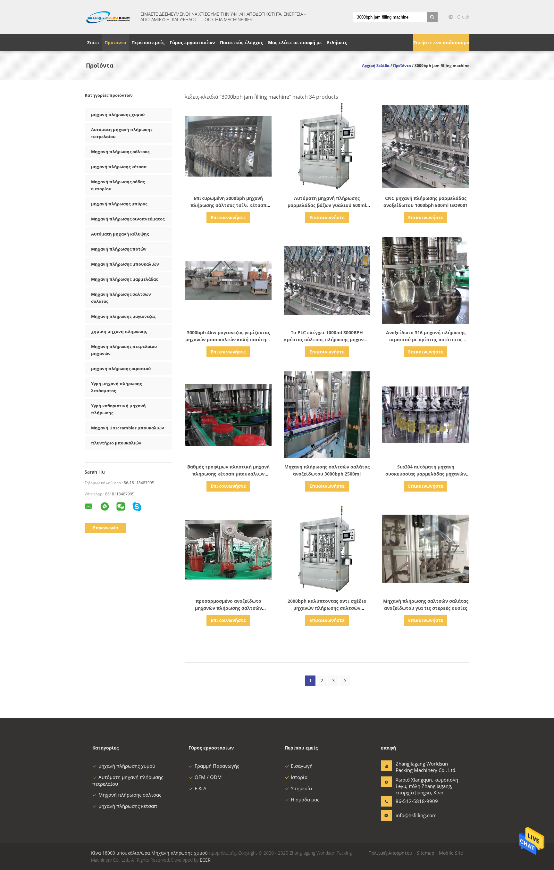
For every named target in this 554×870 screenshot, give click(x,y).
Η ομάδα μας (305, 799)
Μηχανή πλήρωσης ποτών (119, 249)
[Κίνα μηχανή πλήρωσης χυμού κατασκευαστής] (109, 17)
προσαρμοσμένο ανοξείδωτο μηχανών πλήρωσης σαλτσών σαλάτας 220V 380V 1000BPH (228, 608)
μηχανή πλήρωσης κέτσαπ (119, 167)
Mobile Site (451, 853)
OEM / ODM (208, 777)
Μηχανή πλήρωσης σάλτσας (120, 151)
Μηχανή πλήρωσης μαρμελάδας (124, 279)
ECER (205, 860)
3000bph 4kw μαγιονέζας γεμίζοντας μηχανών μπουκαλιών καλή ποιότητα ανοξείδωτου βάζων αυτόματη (228, 339)
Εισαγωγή (302, 766)
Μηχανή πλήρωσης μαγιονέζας (123, 316)
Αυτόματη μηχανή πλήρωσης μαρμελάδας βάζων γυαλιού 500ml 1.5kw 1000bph (327, 205)
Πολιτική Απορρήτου (390, 853)
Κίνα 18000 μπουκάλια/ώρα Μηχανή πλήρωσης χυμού (149, 853)
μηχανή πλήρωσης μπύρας (119, 204)
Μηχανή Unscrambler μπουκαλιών (127, 428)
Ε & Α (200, 788)
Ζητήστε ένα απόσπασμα (441, 42)
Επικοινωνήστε (228, 217)
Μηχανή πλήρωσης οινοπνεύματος (127, 219)
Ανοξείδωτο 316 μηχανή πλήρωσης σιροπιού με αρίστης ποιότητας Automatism (426, 339)
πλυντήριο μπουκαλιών (116, 443)
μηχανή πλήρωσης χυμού (118, 114)
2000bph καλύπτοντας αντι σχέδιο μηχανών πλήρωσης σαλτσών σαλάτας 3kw (327, 608)
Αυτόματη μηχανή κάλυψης (120, 234)
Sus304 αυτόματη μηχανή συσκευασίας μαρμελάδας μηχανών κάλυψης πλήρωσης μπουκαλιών (425, 474)
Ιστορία (299, 777)
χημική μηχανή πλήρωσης (119, 331)
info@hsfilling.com (416, 815)
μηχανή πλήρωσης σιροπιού (121, 368)
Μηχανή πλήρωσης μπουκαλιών (125, 264)
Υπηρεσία (301, 788)
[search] (432, 17)
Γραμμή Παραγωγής (217, 766)
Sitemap (425, 853)
